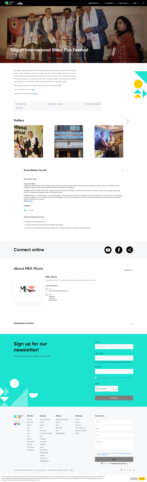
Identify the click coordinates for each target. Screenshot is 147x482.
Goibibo (30, 201)
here (33, 89)
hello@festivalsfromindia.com (119, 463)
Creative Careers (123, 3)
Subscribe (114, 398)
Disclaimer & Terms (24, 323)
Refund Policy (63, 470)
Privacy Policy (52, 470)
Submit (114, 459)
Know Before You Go (35, 170)
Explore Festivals (93, 3)
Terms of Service (40, 470)
